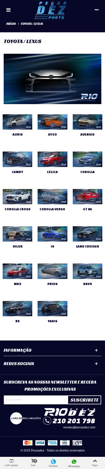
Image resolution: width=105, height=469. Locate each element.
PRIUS (52, 284)
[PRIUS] (52, 271)
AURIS (17, 134)
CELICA (52, 172)
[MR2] (17, 271)
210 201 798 (74, 420)
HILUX (17, 246)
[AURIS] (17, 122)
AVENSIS (87, 134)
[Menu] (8, 9)
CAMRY (17, 172)
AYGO (52, 134)
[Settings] (96, 9)
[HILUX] (17, 234)
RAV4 (87, 284)
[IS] (52, 234)
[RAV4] (88, 271)
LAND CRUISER (87, 246)
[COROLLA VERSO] (52, 196)
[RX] (17, 308)
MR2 (17, 284)
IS (52, 246)
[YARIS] (52, 308)
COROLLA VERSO (52, 209)
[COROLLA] (88, 159)
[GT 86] (88, 196)
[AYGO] (52, 122)
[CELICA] (52, 159)
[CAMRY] (17, 159)
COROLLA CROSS (18, 209)
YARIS (52, 321)
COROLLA (87, 172)
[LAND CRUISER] (88, 234)
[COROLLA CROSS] (17, 196)
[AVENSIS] (88, 122)
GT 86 (87, 209)
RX (17, 321)
